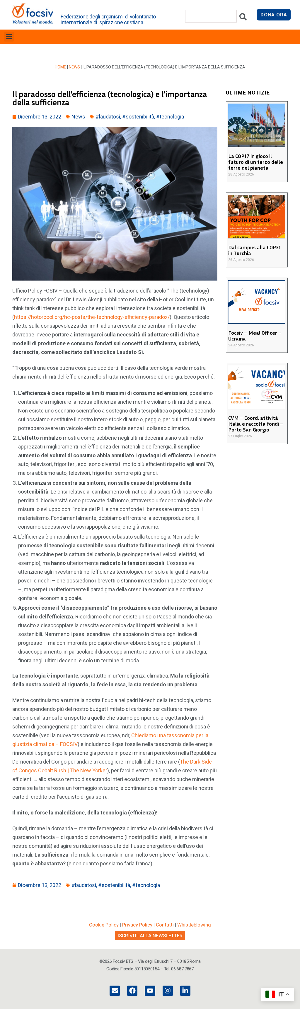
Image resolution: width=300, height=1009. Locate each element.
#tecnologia (170, 117)
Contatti (165, 925)
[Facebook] (132, 991)
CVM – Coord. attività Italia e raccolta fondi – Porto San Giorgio (255, 424)
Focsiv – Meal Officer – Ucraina (255, 335)
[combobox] (211, 16)
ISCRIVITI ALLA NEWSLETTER (150, 935)
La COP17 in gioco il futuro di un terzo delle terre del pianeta (255, 162)
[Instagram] (168, 991)
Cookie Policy (104, 925)
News (74, 67)
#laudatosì (108, 117)
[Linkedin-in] (185, 991)
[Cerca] (243, 18)
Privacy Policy (137, 925)
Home (60, 67)
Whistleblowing (194, 925)
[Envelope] (115, 991)
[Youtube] (150, 991)
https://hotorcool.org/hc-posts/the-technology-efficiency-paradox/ (92, 317)
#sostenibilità (138, 117)
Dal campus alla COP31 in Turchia (254, 250)
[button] (9, 37)
